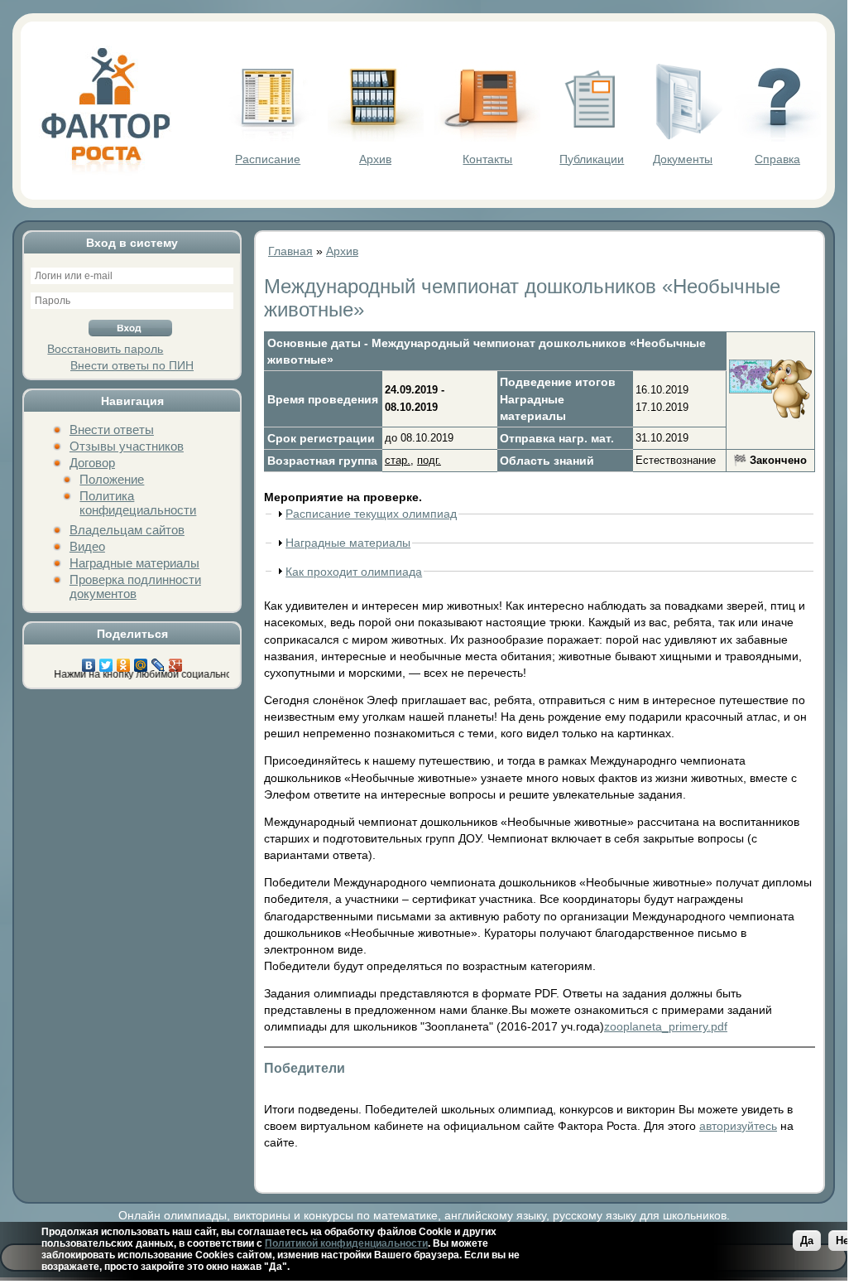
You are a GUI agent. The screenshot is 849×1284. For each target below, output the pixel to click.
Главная (290, 251)
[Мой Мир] (141, 661)
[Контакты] (487, 137)
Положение (111, 479)
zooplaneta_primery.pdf (665, 1026)
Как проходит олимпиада (353, 571)
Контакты (487, 159)
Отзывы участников (127, 446)
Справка (777, 159)
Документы (682, 159)
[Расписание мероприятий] (268, 137)
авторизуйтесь (738, 1125)
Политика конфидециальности (137, 503)
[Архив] (376, 137)
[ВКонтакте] (89, 661)
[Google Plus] (176, 661)
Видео (87, 546)
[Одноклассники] (123, 661)
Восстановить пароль (105, 348)
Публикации (591, 159)
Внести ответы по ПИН (132, 365)
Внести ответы (112, 429)
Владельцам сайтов (127, 530)
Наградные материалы (134, 563)
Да (806, 1240)
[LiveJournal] (158, 661)
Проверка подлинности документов (135, 586)
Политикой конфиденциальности (346, 1243)
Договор (92, 463)
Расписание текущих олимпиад (371, 513)
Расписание (267, 159)
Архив (375, 159)
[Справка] (777, 137)
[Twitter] (106, 661)
